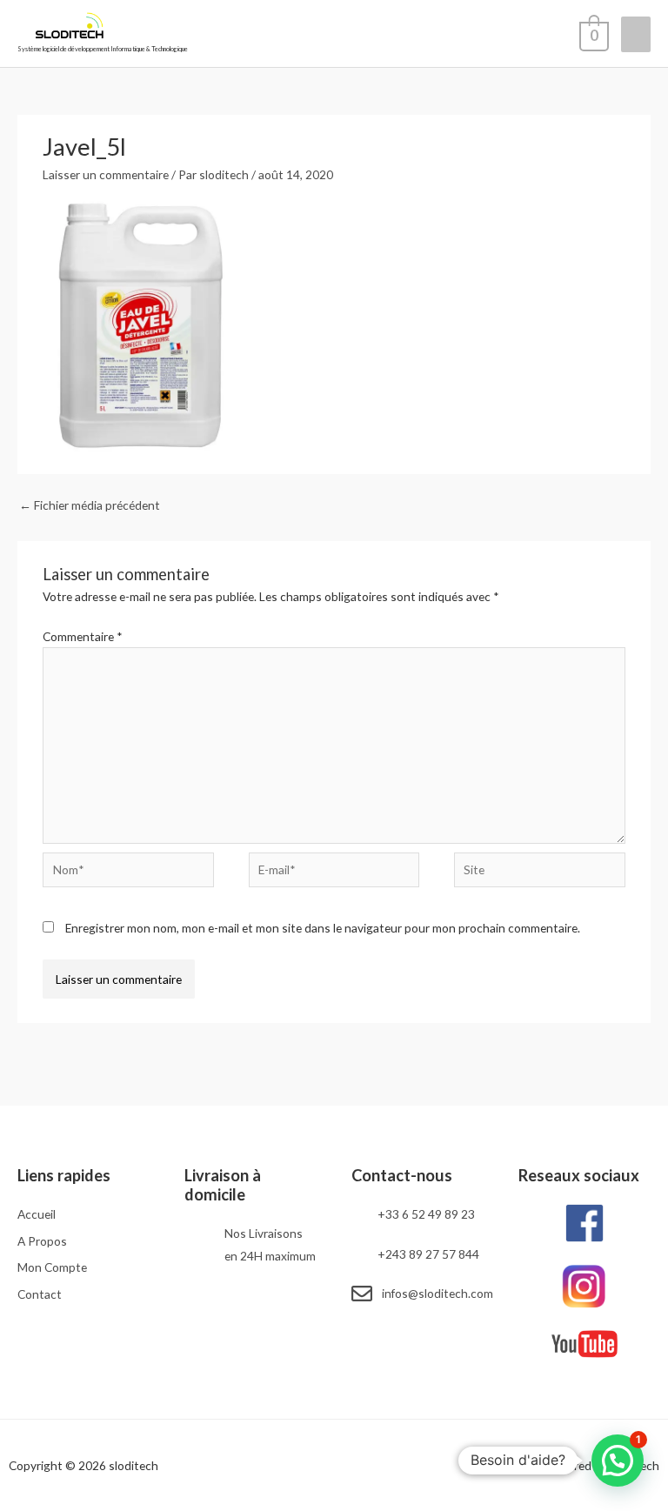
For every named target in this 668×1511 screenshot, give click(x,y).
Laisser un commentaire (106, 174)
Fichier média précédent (89, 505)
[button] (617, 1460)
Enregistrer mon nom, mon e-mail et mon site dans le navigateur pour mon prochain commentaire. (322, 927)
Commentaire (83, 636)
